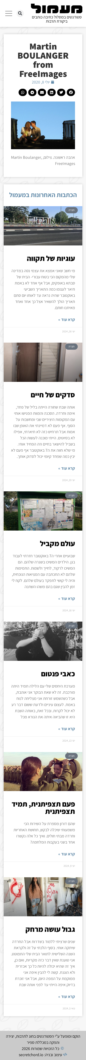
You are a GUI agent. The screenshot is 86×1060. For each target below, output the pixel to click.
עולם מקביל (57, 543)
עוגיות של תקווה (51, 258)
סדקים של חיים (53, 394)
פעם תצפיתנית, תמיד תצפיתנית (43, 807)
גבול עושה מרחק (50, 929)
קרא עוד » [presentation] (66, 319)
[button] (20, 13)
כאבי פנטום (58, 673)
